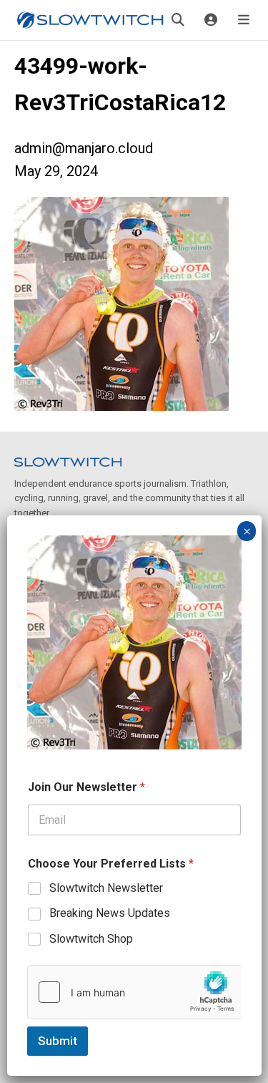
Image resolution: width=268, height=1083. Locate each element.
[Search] (178, 20)
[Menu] (243, 20)
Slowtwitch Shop (91, 939)
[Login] (211, 20)
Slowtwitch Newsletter (106, 888)
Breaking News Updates (109, 913)
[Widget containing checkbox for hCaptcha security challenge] (134, 992)
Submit (57, 1041)
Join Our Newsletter (86, 787)
